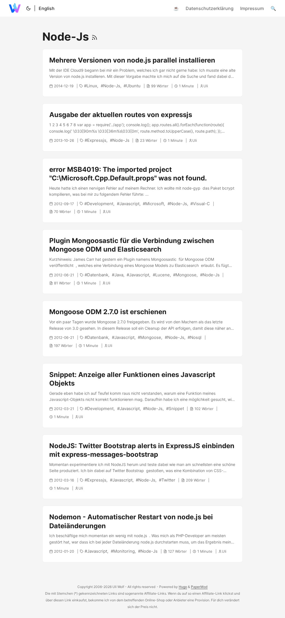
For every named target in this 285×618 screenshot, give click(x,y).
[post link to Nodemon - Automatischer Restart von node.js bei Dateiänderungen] (142, 534)
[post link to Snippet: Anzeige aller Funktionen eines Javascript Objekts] (142, 396)
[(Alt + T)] (28, 8)
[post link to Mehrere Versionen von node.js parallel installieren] (142, 72)
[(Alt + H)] (16, 8)
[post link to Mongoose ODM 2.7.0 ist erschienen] (142, 328)
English (47, 8)
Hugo (183, 587)
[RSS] (94, 36)
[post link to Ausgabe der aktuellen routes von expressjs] (142, 127)
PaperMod (199, 587)
